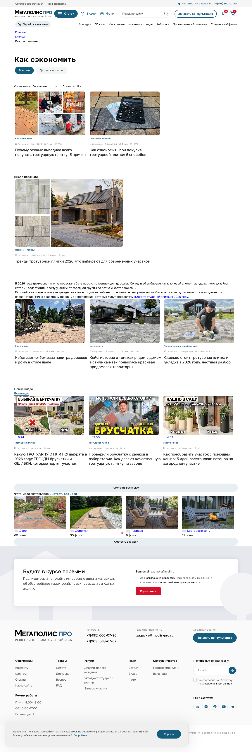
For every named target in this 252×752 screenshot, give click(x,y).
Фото (110, 13)
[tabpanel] (42, 517)
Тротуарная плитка (51, 70)
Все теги (24, 70)
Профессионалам (57, 3)
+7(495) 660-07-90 (102, 635)
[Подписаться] (232, 670)
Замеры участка (95, 688)
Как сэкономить (23, 138)
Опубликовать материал (29, 3)
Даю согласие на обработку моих (215, 681)
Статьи (133, 668)
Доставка (62, 674)
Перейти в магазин (35, 24)
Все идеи (85, 24)
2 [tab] (126, 533)
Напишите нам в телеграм (196, 3)
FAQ (59, 685)
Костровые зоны (198, 531)
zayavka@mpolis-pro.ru (154, 635)
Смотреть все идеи (63, 494)
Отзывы (20, 680)
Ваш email (143, 571)
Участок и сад (170, 442)
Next (235, 439)
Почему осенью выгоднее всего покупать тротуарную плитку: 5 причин (50, 152)
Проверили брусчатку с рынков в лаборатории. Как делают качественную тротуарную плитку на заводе (125, 459)
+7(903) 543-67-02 (101, 641)
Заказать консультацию (195, 14)
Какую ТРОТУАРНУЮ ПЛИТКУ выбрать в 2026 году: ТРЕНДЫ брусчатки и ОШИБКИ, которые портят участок (50, 459)
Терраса (137, 531)
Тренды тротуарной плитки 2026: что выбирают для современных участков (82, 261)
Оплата (61, 668)
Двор (23, 531)
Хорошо (169, 734)
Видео (91, 13)
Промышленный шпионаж (190, 24)
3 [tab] (129, 533)
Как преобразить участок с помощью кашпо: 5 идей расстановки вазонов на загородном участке (198, 459)
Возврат (62, 680)
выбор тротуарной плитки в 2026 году (161, 297)
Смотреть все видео (126, 487)
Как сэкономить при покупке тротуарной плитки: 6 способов (118, 152)
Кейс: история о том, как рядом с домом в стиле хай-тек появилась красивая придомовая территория (125, 362)
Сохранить (23, 144)
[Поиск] (166, 13)
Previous (17, 439)
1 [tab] (122, 533)
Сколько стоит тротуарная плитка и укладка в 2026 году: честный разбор (197, 360)
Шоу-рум (21, 674)
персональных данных (218, 683)
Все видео (21, 393)
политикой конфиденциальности (180, 582)
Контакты (21, 668)
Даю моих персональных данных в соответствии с (176, 580)
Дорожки (81, 531)
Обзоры (100, 24)
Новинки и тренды (140, 24)
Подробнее (80, 735)
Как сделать (117, 24)
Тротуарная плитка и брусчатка (181, 346)
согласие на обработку (160, 577)
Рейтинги (163, 24)
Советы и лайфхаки (224, 24)
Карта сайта (23, 685)
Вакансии (160, 674)
